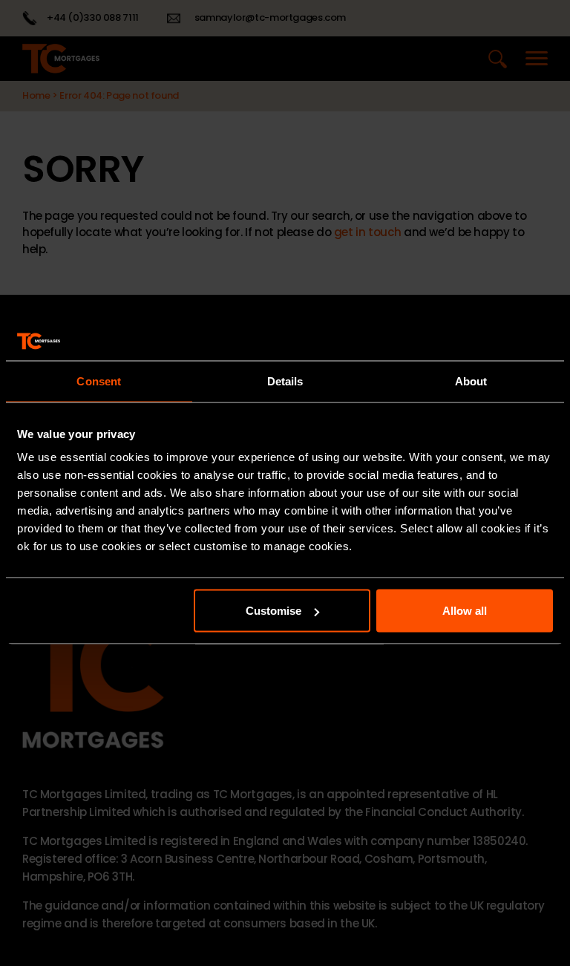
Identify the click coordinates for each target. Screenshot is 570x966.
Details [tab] (285, 380)
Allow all (464, 610)
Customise (273, 610)
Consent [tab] (98, 380)
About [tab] (471, 380)
